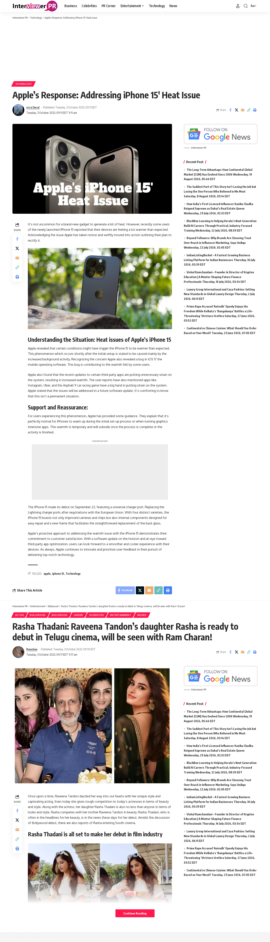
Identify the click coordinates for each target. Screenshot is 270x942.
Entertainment (120, 614)
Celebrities (96, 614)
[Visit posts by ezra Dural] (18, 110)
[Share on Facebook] (230, 110)
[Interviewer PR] (35, 6)
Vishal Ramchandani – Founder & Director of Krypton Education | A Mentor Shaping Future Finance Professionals (219, 277)
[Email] (242, 110)
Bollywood (38, 614)
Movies (141, 614)
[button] (238, 6)
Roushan (31, 649)
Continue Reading (135, 913)
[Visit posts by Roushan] (18, 652)
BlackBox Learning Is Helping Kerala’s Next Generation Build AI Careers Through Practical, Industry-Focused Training (220, 225)
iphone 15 (58, 573)
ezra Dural (33, 107)
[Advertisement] (135, 49)
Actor (19, 614)
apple (47, 573)
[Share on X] (236, 110)
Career (78, 614)
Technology (23, 83)
